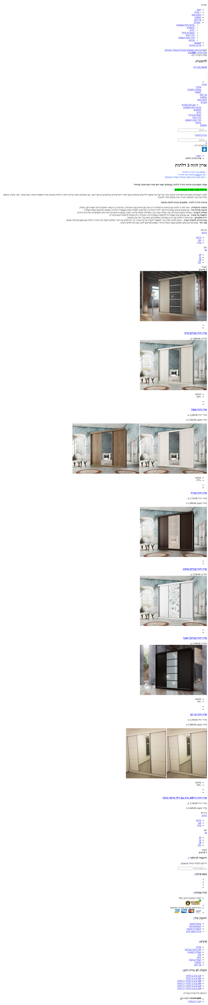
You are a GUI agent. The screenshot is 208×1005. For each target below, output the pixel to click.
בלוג (199, 954)
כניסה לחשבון (195, 923)
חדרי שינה (190, 35)
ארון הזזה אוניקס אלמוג (195, 569)
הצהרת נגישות (195, 960)
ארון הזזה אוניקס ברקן (195, 333)
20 (200, 254)
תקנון (199, 957)
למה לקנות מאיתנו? (193, 949)
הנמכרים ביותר (188, 32)
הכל (199, 262)
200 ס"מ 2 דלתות (193, 983)
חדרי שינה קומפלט (186, 37)
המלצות (198, 17)
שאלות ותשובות (194, 89)
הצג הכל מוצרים (189, 105)
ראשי (199, 9)
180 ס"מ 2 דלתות (193, 981)
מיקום (198, 237)
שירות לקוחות (195, 45)
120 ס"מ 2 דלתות (193, 975)
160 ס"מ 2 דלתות (193, 978)
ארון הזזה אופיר (199, 409)
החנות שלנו (196, 15)
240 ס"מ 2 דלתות (193, 988)
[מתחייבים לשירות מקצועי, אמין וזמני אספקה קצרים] (206, 74)
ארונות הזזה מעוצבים (185, 25)
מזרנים (192, 40)
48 (200, 260)
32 (200, 257)
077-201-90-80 (200, 67)
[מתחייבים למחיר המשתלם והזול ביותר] (206, 77)
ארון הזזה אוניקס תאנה (195, 638)
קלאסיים (191, 27)
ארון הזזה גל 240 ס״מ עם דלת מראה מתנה (185, 797)
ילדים (192, 30)
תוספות (198, 92)
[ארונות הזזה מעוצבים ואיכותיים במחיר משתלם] (186, 50)
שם (199, 240)
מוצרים (197, 22)
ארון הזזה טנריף (199, 492)
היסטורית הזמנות (194, 929)
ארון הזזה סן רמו (198, 714)
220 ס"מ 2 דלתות (193, 986)
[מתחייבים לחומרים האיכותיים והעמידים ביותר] (206, 72)
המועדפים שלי (195, 926)
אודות (196, 12)
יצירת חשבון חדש (193, 931)
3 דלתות (180, 981)
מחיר (199, 242)
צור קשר (197, 20)
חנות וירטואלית (194, 1001)
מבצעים (197, 43)
